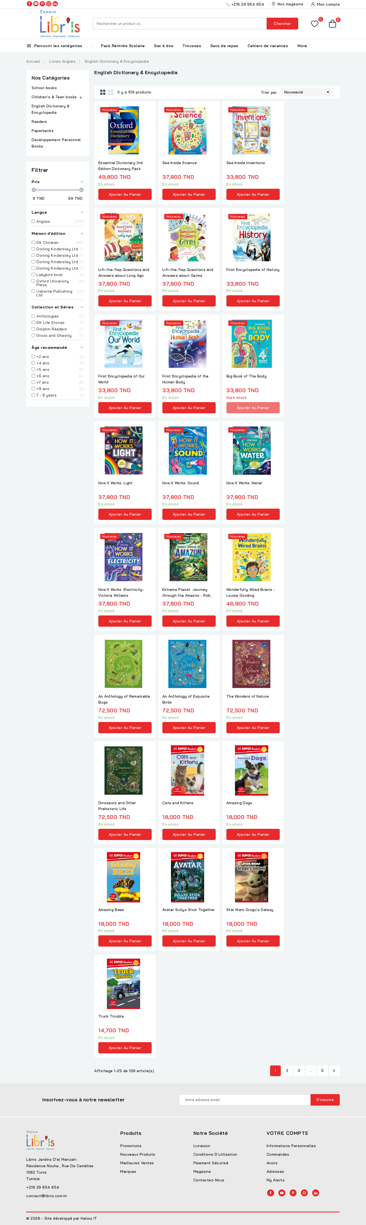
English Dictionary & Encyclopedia (50, 109)
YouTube (36, 3)
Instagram (48, 3)
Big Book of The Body (246, 376)
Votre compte (288, 1133)
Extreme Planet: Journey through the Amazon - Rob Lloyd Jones (186, 592)
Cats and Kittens (178, 802)
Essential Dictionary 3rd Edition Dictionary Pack (120, 165)
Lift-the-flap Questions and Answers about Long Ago (123, 272)
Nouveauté (307, 92)
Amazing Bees (111, 909)
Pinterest (42, 3)
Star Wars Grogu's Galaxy (249, 909)
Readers (39, 121)
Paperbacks (43, 130)
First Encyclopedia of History (253, 269)
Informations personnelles (291, 1145)
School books (44, 87)
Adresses (275, 1171)
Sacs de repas (224, 45)
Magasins (202, 1171)
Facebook (29, 3)
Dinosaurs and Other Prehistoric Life (117, 805)
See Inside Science (179, 162)
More (302, 45)
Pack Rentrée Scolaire (123, 45)
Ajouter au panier (125, 194)
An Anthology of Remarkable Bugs (124, 699)
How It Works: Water (244, 483)
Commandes (278, 1154)
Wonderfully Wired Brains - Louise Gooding (250, 592)
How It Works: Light (115, 483)
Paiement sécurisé (211, 1162)
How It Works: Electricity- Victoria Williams (121, 592)
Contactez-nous (209, 1180)
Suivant (334, 1070)
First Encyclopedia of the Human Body (185, 379)
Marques (128, 1171)
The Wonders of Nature (247, 696)
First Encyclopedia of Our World (121, 379)
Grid (103, 92)
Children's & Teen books (54, 96)
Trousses (191, 45)
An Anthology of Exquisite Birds (186, 699)
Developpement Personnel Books (56, 143)
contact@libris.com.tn (46, 1195)
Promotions (130, 1145)
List (111, 92)
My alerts (276, 1180)
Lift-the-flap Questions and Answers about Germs (187, 272)
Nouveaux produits (137, 1154)
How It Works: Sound (180, 483)
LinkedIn (55, 3)
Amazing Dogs (239, 802)
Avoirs (272, 1162)
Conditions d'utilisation (215, 1154)
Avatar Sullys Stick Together (188, 909)
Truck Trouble (111, 1016)
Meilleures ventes (137, 1162)
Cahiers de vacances (268, 45)
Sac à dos (163, 45)
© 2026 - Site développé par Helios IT (61, 1218)
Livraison (201, 1145)
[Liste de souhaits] (314, 23)
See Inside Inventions (245, 162)
